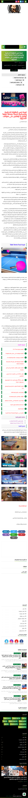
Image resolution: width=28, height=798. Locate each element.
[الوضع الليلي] (24, 794)
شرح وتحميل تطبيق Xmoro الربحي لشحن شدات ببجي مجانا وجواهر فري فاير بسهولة (12, 667)
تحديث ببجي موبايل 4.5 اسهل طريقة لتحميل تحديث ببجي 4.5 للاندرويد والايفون (15, 778)
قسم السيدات (22, 626)
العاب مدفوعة (22, 611)
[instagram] (16, 1)
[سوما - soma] (14, 9)
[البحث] (2, 2)
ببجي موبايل (22, 616)
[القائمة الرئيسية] (3, 47)
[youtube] (18, 1)
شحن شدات (22, 623)
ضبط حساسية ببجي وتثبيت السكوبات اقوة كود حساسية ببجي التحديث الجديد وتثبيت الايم (11, 656)
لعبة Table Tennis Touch (19, 78)
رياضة (23, 68)
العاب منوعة (14, 65)
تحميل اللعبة (19, 85)
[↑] (14, 795)
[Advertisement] (14, 29)
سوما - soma (8, 796)
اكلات (23, 609)
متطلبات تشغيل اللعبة (15, 82)
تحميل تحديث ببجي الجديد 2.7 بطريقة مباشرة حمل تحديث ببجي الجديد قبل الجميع (12, 699)
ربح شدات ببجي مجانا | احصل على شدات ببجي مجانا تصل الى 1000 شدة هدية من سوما (11, 688)
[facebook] (23, 1)
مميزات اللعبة (19, 80)
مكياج (23, 628)
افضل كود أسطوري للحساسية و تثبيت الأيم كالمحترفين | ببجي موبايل (11, 678)
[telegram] (21, 1)
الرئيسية (22, 47)
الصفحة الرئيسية (21, 65)
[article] (14, 546)
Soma (25, 781)
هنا (19, 506)
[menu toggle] (26, 2)
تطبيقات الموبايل (7, 65)
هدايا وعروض (22, 631)
